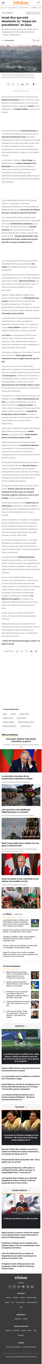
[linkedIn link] (32, 1286)
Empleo (25, 1319)
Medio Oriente (21, 718)
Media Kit (21, 1335)
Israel (4, 714)
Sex (4, 7)
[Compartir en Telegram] (27, 84)
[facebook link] (9, 1286)
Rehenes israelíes (8, 722)
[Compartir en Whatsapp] (8, 84)
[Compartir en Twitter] (18, 84)
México (7, 1302)
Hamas (13, 714)
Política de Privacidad (29, 1347)
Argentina (8, 1330)
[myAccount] (38, 2)
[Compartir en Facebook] (13, 84)
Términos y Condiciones (13, 1347)
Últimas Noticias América (26, 722)
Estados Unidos (8, 718)
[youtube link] (23, 1286)
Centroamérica (20, 1302)
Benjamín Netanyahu (9, 726)
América (8, 1297)
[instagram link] (18, 1286)
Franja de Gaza (25, 726)
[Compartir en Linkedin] (22, 84)
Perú (12, 1302)
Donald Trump (24, 714)
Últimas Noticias (32, 1302)
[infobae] (21, 3)
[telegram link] (27, 1286)
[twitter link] (14, 1286)
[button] (3, 3)
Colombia (15, 1297)
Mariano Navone (11, 7)
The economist (7, 13)
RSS (21, 1307)
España (22, 1297)
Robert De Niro (22, 7)
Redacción (18, 1319)
